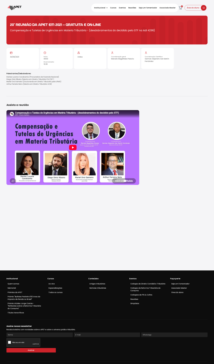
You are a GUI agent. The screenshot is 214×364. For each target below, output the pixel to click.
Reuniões (132, 8)
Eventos (122, 8)
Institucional (99, 8)
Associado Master (167, 8)
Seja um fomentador (148, 8)
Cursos (113, 8)
